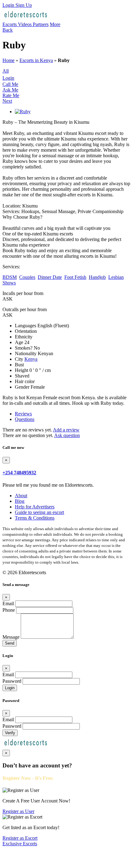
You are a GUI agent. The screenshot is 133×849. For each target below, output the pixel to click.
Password (11, 681)
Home (8, 60)
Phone (8, 610)
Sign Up (23, 5)
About (21, 495)
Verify (10, 733)
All (5, 71)
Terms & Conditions (34, 518)
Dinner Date (50, 277)
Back (7, 30)
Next (7, 101)
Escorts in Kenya (36, 60)
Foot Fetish (75, 277)
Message (10, 637)
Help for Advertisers (34, 506)
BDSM (9, 277)
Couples (27, 277)
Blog (19, 501)
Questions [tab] (24, 419)
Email (8, 603)
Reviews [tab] (23, 413)
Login (8, 5)
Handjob (97, 277)
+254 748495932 (19, 472)
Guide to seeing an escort (39, 512)
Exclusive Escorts (19, 843)
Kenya (30, 359)
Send (9, 643)
